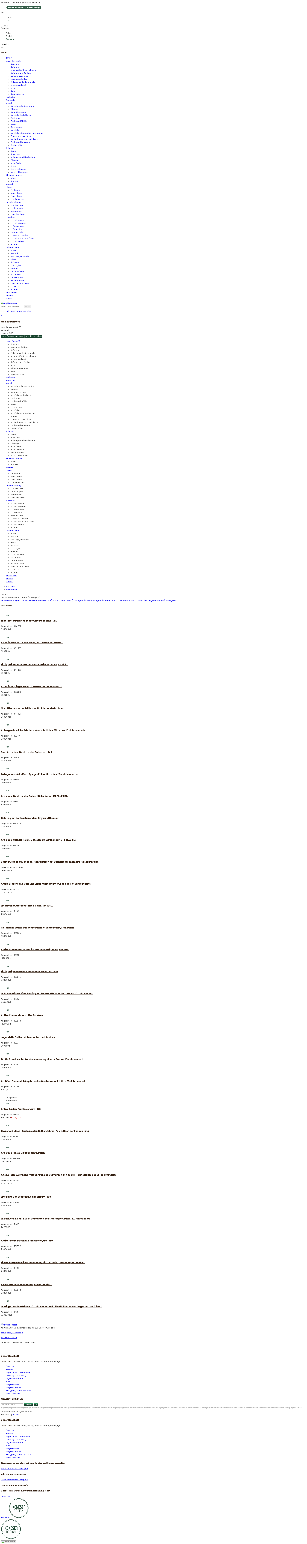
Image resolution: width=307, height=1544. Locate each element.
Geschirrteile (17, 232)
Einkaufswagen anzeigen (12, 336)
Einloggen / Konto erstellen (23, 82)
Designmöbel (17, 145)
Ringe (13, 151)
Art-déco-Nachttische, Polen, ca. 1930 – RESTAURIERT (32, 642)
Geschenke (11, 292)
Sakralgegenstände (20, 256)
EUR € (9, 17)
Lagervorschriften (19, 79)
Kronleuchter (17, 205)
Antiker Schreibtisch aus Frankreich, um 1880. (27, 1240)
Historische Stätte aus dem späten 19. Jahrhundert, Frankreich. (37, 927)
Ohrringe (15, 160)
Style (8, 1381)
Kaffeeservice (17, 226)
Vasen (13, 250)
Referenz (15, 67)
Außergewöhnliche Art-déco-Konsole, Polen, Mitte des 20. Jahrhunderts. (43, 730)
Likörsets (15, 262)
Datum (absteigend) (167, 600)
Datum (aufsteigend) (147, 600)
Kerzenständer (18, 271)
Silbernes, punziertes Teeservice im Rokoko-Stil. (29, 620)
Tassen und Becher (20, 235)
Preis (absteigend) (94, 600)
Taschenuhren (17, 199)
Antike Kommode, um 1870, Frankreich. (23, 1015)
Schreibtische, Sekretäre (22, 106)
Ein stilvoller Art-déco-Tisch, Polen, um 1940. (27, 905)
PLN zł (8, 20)
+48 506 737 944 (9, 2)
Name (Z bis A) (60, 600)
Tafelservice (16, 229)
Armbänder (16, 163)
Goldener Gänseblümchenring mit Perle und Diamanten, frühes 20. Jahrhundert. (47, 993)
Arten (13, 88)
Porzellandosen (18, 241)
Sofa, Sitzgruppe (18, 112)
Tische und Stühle (19, 121)
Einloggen (23, 1468)
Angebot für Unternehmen (23, 70)
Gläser (14, 259)
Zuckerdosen (17, 277)
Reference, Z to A (128, 600)
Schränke (15, 130)
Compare (23, 1479)
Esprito (16, 1414)
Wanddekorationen (20, 283)
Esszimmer (16, 118)
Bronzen (14, 181)
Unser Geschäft (13, 61)
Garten (9, 295)
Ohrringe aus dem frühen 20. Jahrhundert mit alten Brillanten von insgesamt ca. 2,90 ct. (51, 1306)
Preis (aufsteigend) (76, 600)
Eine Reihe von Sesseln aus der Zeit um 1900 (26, 1196)
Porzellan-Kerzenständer (22, 238)
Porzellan (10, 217)
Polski (8, 33)
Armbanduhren (18, 449)
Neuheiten (10, 97)
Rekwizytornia (17, 94)
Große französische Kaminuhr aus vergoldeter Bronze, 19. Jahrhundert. (42, 1059)
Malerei (9, 184)
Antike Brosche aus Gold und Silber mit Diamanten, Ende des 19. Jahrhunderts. (46, 883)
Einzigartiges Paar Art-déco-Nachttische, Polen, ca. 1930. (34, 664)
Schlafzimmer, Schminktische (24, 139)
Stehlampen (16, 211)
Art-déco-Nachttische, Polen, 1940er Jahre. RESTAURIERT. (34, 796)
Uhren (13, 166)
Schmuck (10, 148)
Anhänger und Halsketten (23, 157)
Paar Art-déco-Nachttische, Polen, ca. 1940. (27, 752)
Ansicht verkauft (18, 85)
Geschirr (15, 268)
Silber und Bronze (14, 175)
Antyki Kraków (12, 1384)
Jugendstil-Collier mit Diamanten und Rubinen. (28, 1037)
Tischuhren (16, 190)
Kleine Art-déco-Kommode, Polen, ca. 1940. (26, 1284)
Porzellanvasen (18, 220)
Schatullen (16, 274)
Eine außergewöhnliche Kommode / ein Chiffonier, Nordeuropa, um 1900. (43, 1262)
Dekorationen (12, 247)
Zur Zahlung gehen (33, 336)
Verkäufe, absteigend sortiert (15, 600)
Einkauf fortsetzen (10, 1468)
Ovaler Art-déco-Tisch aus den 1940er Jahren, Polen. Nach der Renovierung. (45, 1131)
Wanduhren (16, 196)
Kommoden (16, 127)
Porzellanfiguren (18, 223)
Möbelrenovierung (19, 76)
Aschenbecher (18, 280)
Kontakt (9, 298)
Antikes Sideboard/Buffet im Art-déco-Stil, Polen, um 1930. (35, 949)
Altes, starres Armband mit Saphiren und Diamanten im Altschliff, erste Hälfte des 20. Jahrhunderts (59, 1175)
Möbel (9, 103)
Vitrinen (14, 109)
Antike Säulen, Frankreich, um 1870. (21, 1109)
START (9, 58)
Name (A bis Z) (45, 600)
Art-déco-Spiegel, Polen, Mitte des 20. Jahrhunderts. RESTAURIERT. (39, 840)
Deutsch (10, 39)
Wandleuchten (17, 214)
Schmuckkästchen (19, 172)
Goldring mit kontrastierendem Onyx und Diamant (30, 818)
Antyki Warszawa (14, 1387)
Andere (14, 244)
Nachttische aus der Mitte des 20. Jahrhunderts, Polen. (33, 708)
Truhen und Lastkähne (21, 136)
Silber (13, 178)
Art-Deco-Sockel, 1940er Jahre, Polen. (23, 1153)
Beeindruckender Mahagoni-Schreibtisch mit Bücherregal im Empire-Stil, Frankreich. (50, 861)
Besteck (14, 253)
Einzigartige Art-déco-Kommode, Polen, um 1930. (29, 971)
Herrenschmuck (18, 169)
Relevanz (33, 600)
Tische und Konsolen (20, 142)
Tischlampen (17, 208)
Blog (13, 91)
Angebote (10, 100)
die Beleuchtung (13, 202)
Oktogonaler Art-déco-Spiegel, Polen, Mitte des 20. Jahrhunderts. (39, 774)
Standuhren (16, 193)
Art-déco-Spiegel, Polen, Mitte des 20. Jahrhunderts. (31, 686)
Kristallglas (16, 265)
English (9, 36)
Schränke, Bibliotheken (21, 115)
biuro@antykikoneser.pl (28, 2)
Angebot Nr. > (7, 626)
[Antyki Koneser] (9, 303)
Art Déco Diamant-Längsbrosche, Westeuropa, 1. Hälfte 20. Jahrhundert (43, 1081)
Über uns (15, 64)
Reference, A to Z (111, 600)
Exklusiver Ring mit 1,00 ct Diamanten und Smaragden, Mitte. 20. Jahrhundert (45, 1218)
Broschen (15, 154)
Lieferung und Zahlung (21, 73)
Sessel (13, 124)
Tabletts (15, 286)
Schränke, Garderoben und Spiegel (27, 133)
